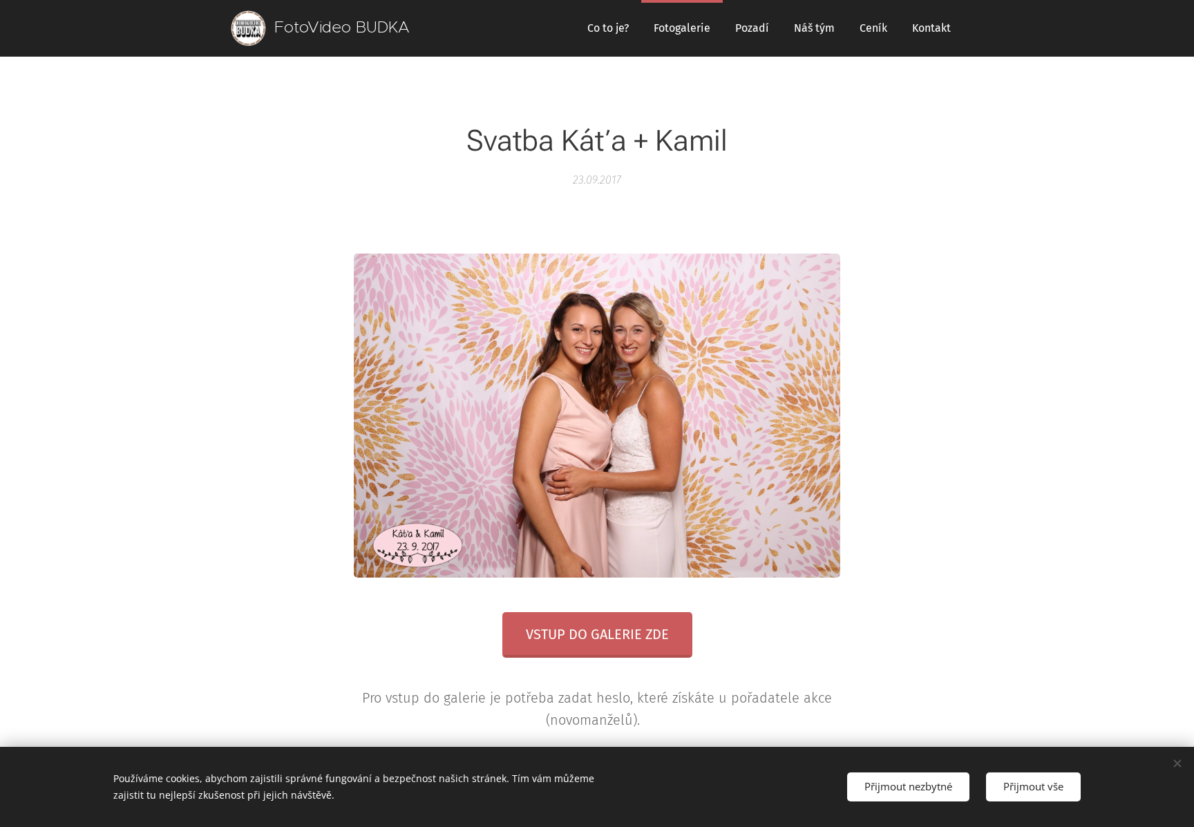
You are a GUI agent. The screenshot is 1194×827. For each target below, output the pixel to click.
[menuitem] (608, 28)
